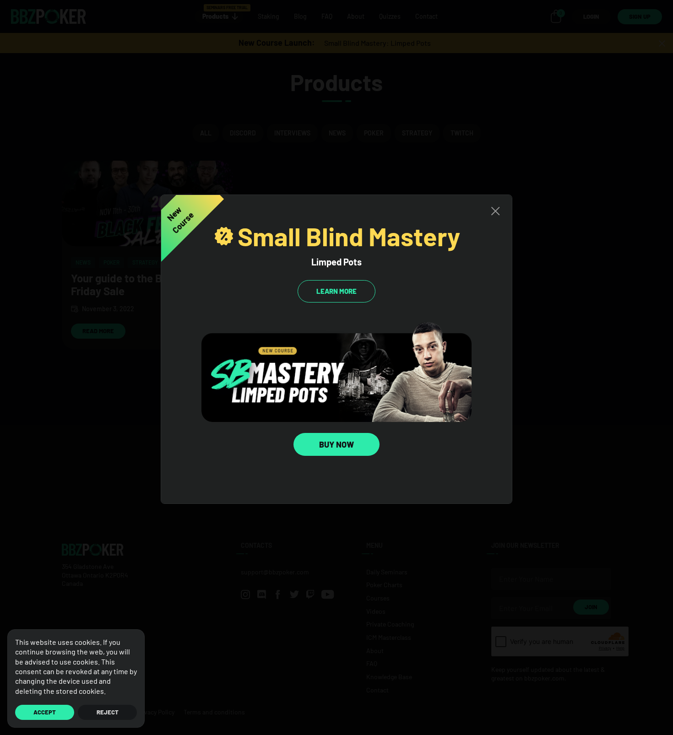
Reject (108, 712)
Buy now (336, 444)
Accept (44, 712)
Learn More (336, 291)
